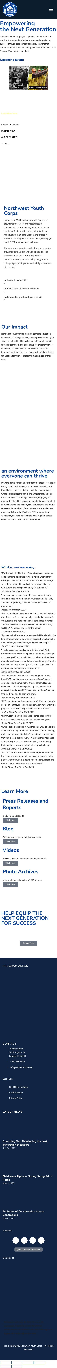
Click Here (10, 820)
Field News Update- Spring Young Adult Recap (27, 1178)
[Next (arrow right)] (16, 1366)
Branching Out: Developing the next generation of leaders (25, 1143)
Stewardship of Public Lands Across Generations (27, 99)
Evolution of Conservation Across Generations (23, 1213)
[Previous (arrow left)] (5, 1366)
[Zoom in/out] (5, 1362)
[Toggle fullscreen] (16, 1362)
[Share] (28, 1362)
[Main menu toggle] (51, 9)
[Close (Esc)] (39, 1362)
